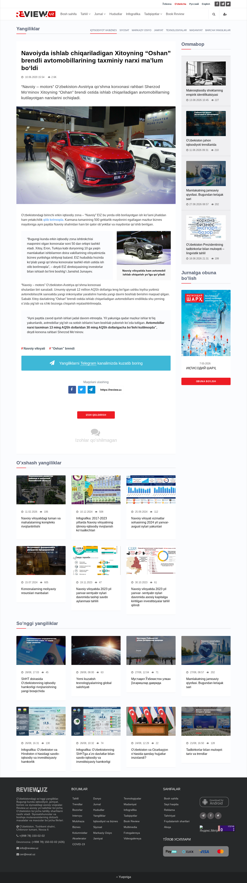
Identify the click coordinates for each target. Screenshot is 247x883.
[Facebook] (217, 4)
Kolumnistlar (79, 832)
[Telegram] (222, 4)
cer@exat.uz (27, 854)
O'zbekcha (180, 4)
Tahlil (84, 14)
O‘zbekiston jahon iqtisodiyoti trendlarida (201, 142)
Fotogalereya (132, 832)
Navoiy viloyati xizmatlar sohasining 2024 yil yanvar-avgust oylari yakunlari (150, 522)
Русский (194, 4)
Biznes (76, 827)
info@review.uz (29, 848)
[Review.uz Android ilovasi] (214, 802)
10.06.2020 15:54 (34, 77)
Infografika (133, 14)
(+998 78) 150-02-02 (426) (48, 841)
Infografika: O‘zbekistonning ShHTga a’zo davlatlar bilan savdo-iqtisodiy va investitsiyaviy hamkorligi (95, 755)
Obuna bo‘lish (206, 381)
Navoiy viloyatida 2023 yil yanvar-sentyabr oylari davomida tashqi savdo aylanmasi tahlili (93, 595)
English (206, 4)
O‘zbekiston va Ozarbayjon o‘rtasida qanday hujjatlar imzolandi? (149, 753)
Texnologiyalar (176, 30)
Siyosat (124, 30)
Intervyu (77, 815)
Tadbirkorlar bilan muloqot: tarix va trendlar (204, 751)
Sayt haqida (171, 804)
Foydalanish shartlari (176, 821)
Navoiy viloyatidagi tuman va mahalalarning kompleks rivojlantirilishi (41, 522)
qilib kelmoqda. (53, 219)
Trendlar (77, 804)
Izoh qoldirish (96, 415)
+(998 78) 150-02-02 (32, 835)
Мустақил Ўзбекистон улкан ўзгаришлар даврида (151, 681)
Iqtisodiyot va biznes (103, 30)
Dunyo (97, 798)
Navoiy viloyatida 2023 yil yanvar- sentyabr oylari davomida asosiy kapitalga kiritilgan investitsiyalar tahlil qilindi (150, 597)
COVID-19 (78, 844)
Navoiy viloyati (34, 348)
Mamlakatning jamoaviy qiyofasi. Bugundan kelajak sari (204, 195)
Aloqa (167, 827)
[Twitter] (228, 4)
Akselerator (79, 838)
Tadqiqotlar (152, 14)
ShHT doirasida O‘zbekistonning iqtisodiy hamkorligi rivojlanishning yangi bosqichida (38, 685)
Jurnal (99, 14)
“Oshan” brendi (63, 348)
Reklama (169, 809)
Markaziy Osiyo (141, 30)
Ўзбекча (167, 4)
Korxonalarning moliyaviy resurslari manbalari (38, 591)
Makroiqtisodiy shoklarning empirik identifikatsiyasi (204, 92)
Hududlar (115, 14)
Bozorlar (77, 809)
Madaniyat (196, 30)
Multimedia (130, 827)
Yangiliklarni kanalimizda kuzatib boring (101, 363)
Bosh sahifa (68, 14)
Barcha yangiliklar (218, 30)
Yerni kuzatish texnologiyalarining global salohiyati (94, 683)
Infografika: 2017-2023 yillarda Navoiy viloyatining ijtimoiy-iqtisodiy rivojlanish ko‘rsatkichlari (94, 524)
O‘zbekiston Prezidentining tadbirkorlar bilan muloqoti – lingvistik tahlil (205, 249)
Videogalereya (132, 838)
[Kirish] (225, 14)
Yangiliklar (99, 815)
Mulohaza (78, 821)
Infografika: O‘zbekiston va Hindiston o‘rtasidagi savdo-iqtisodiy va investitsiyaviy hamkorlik (40, 755)
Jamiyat (158, 30)
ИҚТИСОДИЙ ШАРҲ (201, 368)
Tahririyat (169, 815)
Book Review (175, 14)
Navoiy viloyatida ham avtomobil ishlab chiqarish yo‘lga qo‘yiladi (143, 272)
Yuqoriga (124, 877)
